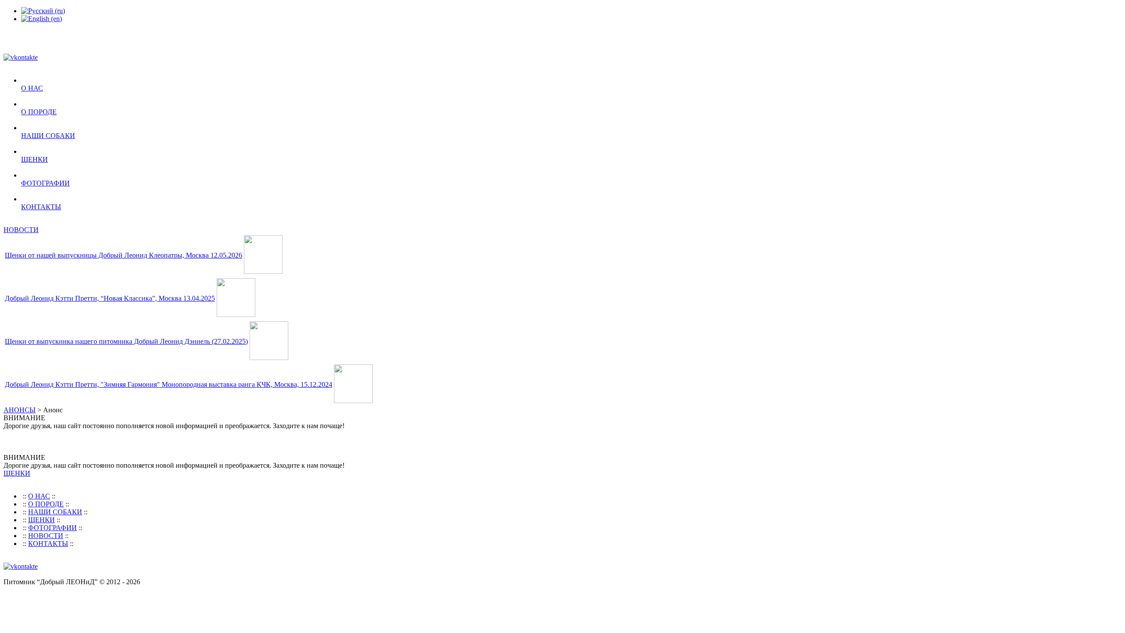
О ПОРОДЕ (39, 112)
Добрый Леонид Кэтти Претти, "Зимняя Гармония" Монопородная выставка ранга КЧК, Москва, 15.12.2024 (168, 384)
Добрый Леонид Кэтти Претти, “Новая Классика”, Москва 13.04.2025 (110, 298)
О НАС (32, 88)
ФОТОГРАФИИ (45, 183)
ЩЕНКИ (34, 159)
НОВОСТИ (21, 229)
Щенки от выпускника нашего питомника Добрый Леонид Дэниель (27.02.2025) (126, 341)
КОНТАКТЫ (41, 207)
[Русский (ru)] (43, 11)
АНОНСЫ (20, 410)
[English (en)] (41, 18)
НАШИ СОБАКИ (48, 135)
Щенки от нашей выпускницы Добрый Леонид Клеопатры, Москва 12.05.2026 (123, 255)
